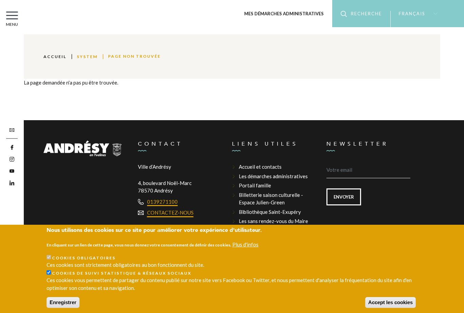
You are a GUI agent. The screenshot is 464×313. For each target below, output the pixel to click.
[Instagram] (12, 159)
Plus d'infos (245, 245)
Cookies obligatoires (83, 257)
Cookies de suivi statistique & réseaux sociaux (121, 273)
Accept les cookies (390, 302)
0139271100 (162, 202)
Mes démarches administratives (284, 13)
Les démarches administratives (273, 176)
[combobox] (415, 13)
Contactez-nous (170, 212)
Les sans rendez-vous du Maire (273, 221)
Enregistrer (63, 302)
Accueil (54, 56)
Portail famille (255, 185)
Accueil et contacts (260, 167)
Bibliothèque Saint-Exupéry (270, 212)
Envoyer (344, 197)
